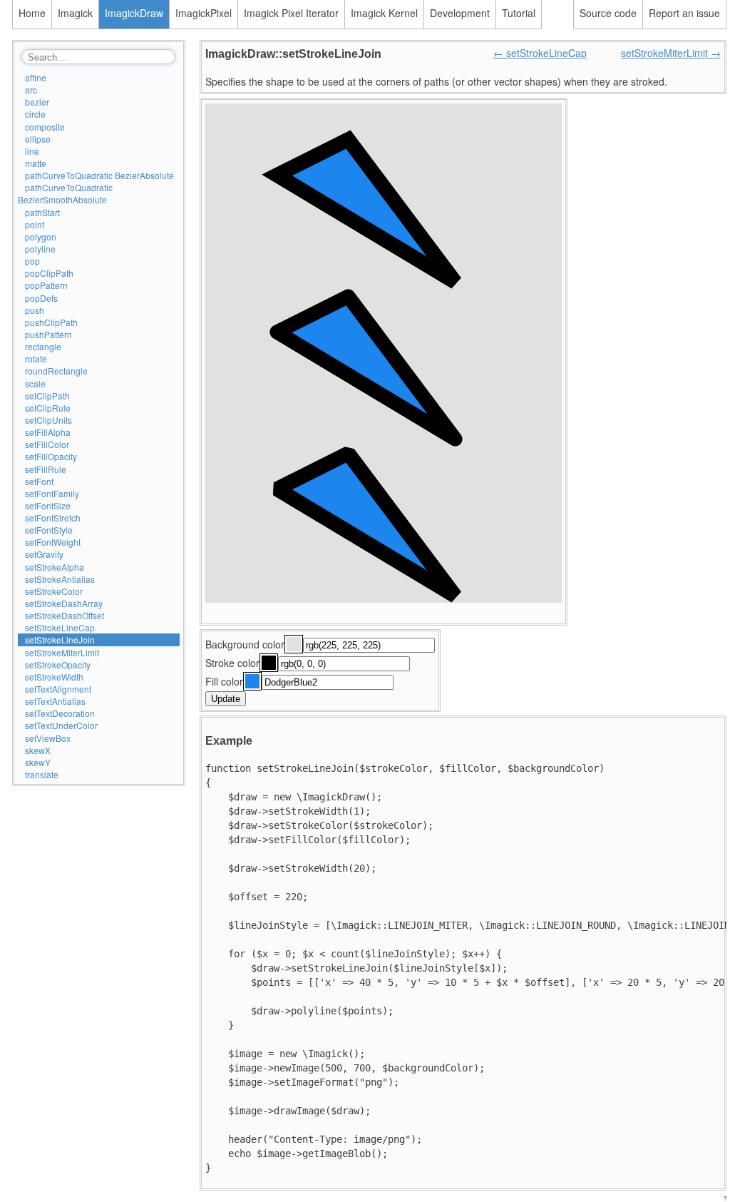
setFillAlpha (48, 432)
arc (31, 89)
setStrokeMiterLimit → (671, 53)
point (34, 224)
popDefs (41, 298)
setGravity (44, 554)
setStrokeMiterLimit (62, 652)
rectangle (43, 346)
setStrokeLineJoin (60, 639)
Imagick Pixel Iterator (291, 13)
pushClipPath (51, 322)
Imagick (75, 13)
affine (35, 77)
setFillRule (45, 469)
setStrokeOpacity (58, 664)
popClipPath (49, 273)
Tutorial (518, 13)
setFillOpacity (51, 456)
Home (32, 13)
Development (460, 13)
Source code (608, 13)
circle (35, 114)
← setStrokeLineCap (540, 53)
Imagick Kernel (384, 13)
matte (35, 163)
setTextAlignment (58, 689)
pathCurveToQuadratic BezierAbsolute (99, 175)
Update (225, 698)
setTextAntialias (55, 701)
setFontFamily (52, 493)
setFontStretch (53, 517)
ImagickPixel (203, 13)
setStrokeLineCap (60, 627)
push (34, 310)
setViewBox (48, 738)
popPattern (46, 285)
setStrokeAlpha (54, 567)
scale (35, 383)
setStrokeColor (54, 591)
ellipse (38, 139)
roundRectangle (56, 371)
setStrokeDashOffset (64, 615)
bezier (37, 102)
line (32, 151)
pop (32, 261)
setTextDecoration (60, 713)
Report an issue (684, 13)
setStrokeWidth (54, 677)
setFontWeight (53, 542)
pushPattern (48, 334)
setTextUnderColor (61, 725)
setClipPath (47, 395)
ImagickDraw (134, 13)
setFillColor (47, 444)
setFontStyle (49, 530)
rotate (36, 358)
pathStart (42, 212)
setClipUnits (48, 420)
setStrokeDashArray (64, 603)
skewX (38, 750)
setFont (39, 481)
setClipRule (48, 408)
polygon (40, 236)
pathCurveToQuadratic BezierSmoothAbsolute (65, 193)
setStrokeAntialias (60, 579)
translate (41, 774)
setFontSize (48, 505)
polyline (40, 249)
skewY (38, 762)
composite (45, 127)
